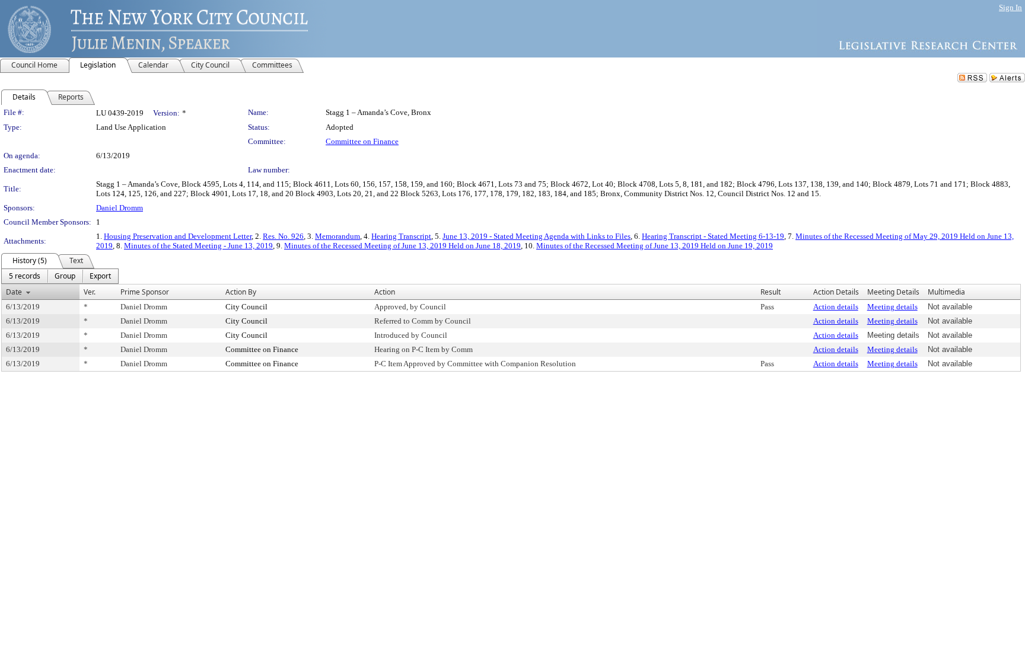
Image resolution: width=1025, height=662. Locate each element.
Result (770, 292)
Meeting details (892, 306)
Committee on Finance (362, 141)
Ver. (90, 292)
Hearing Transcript (401, 236)
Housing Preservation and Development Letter (178, 236)
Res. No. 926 (283, 236)
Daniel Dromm (119, 207)
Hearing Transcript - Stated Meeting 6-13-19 (713, 236)
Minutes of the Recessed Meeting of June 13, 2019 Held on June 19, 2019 (654, 245)
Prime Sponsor (144, 292)
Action (384, 292)
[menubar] (60, 276)
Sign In (1010, 7)
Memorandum (337, 236)
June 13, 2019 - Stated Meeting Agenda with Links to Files (537, 236)
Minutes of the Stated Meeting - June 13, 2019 (198, 245)
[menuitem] (24, 276)
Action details (835, 306)
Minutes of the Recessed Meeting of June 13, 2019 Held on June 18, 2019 (402, 245)
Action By (240, 292)
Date (14, 292)
